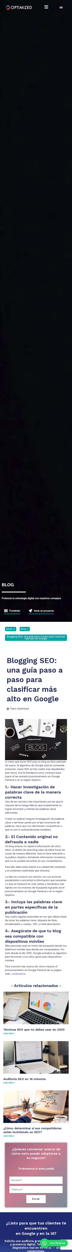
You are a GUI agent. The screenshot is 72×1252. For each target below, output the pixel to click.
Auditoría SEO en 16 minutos (24, 1079)
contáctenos (18, 973)
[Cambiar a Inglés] (61, 7)
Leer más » (8, 1033)
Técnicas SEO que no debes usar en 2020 (33, 1029)
